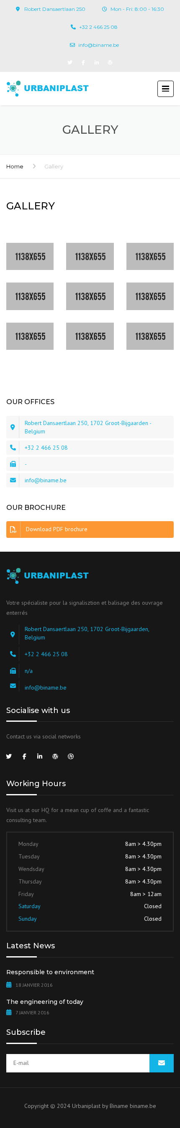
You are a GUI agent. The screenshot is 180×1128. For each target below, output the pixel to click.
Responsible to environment (50, 972)
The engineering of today (44, 1002)
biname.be (143, 1106)
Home (14, 166)
